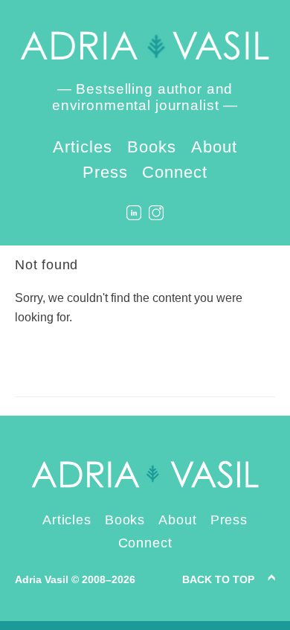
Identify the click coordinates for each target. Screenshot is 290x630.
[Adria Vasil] (145, 45)
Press (105, 172)
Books (151, 147)
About (214, 147)
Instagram (156, 212)
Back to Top (218, 579)
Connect (174, 172)
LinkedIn (133, 212)
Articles (82, 147)
